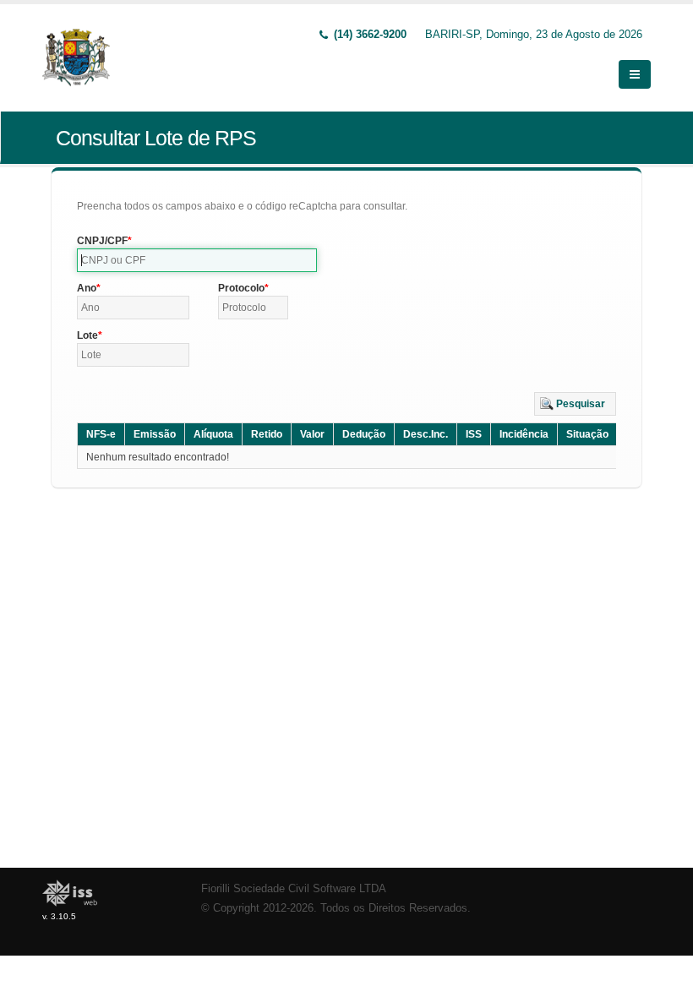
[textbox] (197, 260)
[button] (575, 404)
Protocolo (241, 288)
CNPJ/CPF (102, 241)
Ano (86, 288)
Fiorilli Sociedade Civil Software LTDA (293, 889)
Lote (87, 335)
